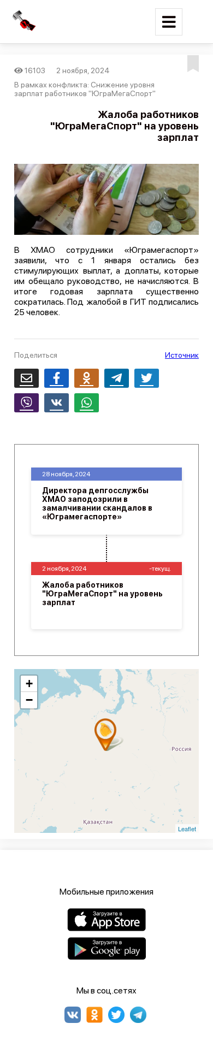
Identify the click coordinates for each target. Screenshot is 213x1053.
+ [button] (29, 683)
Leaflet (187, 828)
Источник (182, 355)
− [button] (29, 700)
